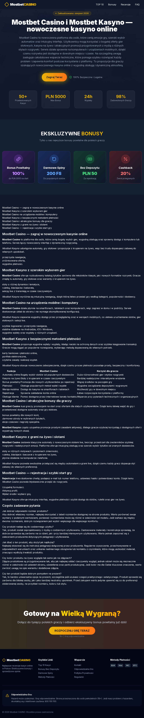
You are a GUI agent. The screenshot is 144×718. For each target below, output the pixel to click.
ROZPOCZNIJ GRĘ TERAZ (72, 630)
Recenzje (125, 4)
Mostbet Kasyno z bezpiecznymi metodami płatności (30, 217)
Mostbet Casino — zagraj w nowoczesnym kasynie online (33, 207)
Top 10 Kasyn (44, 665)
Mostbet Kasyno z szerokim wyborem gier (25, 211)
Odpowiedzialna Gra (83, 669)
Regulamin (79, 677)
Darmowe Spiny (45, 673)
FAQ (137, 4)
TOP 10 (100, 4)
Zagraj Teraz (54, 77)
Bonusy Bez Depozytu (48, 669)
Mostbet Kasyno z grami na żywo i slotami (24, 224)
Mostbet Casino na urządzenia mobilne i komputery (29, 214)
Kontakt (77, 665)
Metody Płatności (46, 677)
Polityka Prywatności (83, 673)
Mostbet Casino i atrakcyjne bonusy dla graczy (27, 221)
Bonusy (112, 4)
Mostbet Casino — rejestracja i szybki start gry (27, 228)
